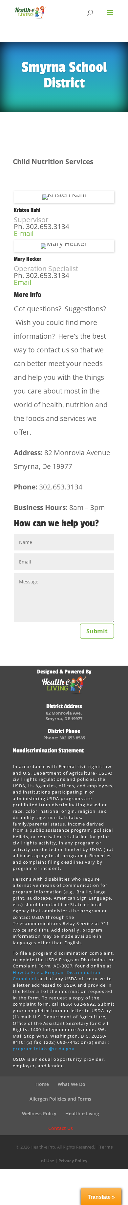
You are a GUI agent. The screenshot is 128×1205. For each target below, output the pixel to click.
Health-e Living (82, 1113)
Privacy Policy (72, 1161)
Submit (97, 631)
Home (42, 1084)
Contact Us (60, 1128)
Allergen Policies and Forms (60, 1099)
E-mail (23, 233)
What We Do (71, 1084)
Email (22, 282)
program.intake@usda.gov (44, 1049)
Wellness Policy (39, 1113)
